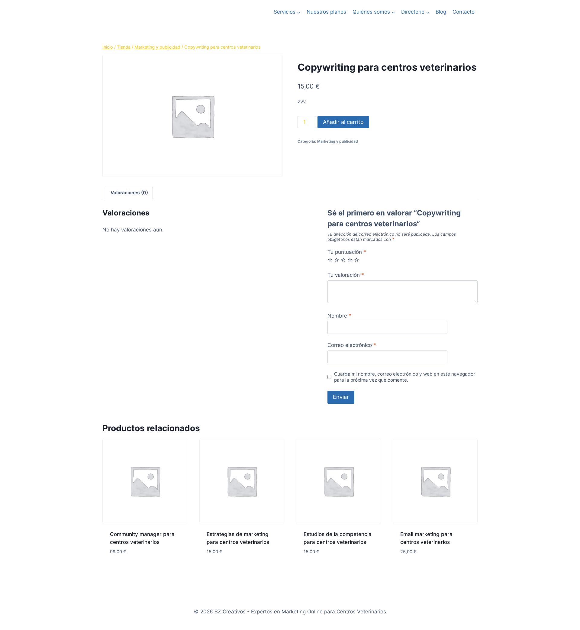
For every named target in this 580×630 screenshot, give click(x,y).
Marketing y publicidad (337, 141)
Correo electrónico (351, 345)
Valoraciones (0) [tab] (129, 192)
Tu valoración (345, 275)
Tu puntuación (346, 252)
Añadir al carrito (343, 122)
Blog (441, 12)
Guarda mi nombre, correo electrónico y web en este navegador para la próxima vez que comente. (404, 377)
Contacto (464, 12)
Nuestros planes (326, 12)
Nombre (339, 316)
